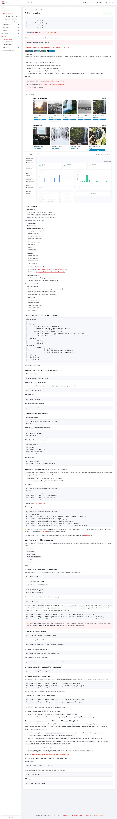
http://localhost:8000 (39, 503)
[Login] (109, 2)
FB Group (66, 47)
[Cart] (106, 2)
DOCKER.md (44, 531)
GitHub (89, 815)
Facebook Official (78, 815)
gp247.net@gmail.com (63, 815)
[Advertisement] (69, 800)
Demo (34, 47)
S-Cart (31, 9)
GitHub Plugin (99, 815)
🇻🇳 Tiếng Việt (52, 32)
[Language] (113, 3)
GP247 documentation (43, 47)
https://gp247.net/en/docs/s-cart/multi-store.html (50, 272)
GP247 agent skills (56, 47)
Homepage (28, 47)
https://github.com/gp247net (55, 81)
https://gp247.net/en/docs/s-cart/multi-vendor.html (52, 269)
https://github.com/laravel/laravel (54, 84)
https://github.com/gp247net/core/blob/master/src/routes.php (50, 754)
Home (26, 9)
